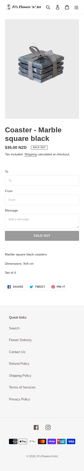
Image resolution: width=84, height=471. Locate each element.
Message (11, 210)
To (6, 171)
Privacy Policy (19, 399)
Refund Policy (19, 363)
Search (14, 328)
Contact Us (17, 352)
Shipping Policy (20, 375)
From (9, 191)
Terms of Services (22, 387)
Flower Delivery (20, 340)
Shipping (30, 154)
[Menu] (76, 7)
